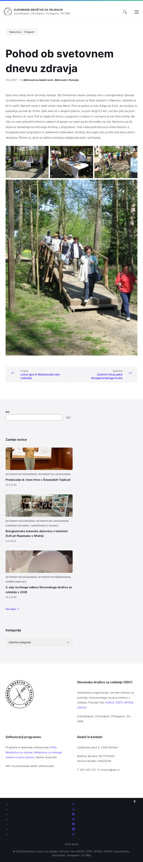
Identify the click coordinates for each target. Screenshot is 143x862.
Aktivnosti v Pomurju (67, 79)
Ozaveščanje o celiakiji (44, 525)
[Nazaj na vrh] (134, 802)
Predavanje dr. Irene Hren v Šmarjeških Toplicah (38, 479)
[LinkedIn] (73, 829)
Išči (7, 412)
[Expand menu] (136, 12)
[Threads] (73, 809)
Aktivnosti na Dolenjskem (21, 474)
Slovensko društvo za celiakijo (38, 9)
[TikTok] (73, 834)
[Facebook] (73, 814)
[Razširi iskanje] (125, 12)
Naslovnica (15, 32)
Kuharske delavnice (17, 525)
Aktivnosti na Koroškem (20, 521)
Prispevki (29, 32)
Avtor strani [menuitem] (71, 844)
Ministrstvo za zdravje (19, 752)
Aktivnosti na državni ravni (54, 577)
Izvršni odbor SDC (16, 581)
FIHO (53, 747)
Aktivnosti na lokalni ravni (38, 79)
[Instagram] (73, 819)
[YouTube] (73, 824)
